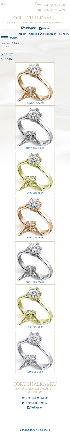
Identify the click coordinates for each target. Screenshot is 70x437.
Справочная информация (42, 34)
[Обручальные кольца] (35, 18)
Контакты (64, 34)
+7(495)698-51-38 (53, 5)
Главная (22, 34)
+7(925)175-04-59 (53, 10)
